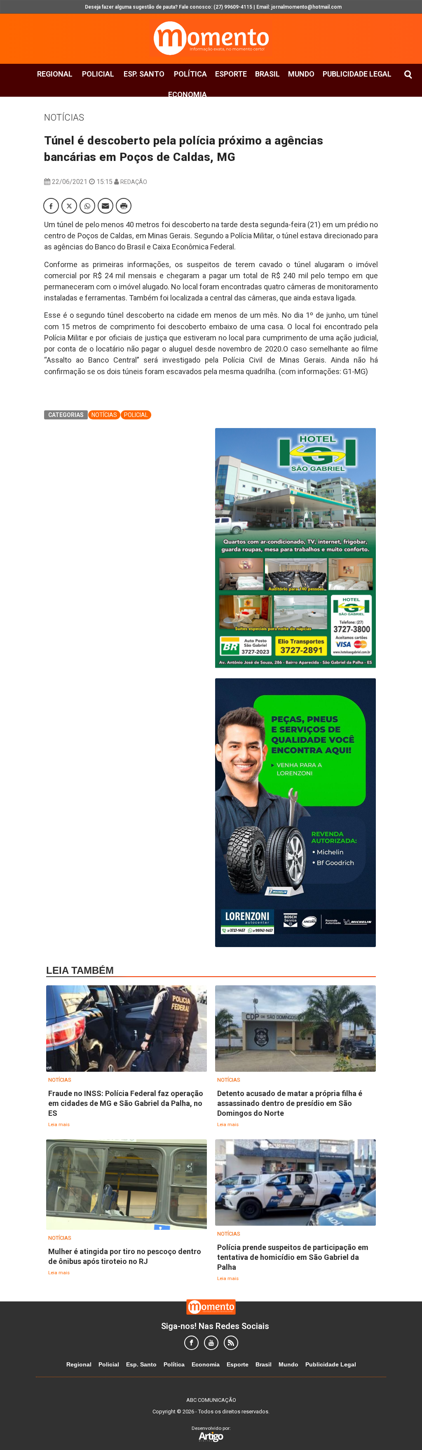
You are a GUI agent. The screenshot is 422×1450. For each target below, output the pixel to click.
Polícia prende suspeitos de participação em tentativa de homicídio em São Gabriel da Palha (292, 1257)
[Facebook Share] (51, 206)
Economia (187, 94)
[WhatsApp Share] (87, 206)
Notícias (64, 117)
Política (190, 74)
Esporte (231, 74)
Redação (133, 182)
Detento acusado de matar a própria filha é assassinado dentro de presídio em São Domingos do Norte (289, 1103)
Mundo (301, 74)
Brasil (267, 74)
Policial (98, 74)
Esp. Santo (144, 74)
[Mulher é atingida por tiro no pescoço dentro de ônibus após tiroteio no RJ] (126, 1185)
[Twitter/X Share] (69, 206)
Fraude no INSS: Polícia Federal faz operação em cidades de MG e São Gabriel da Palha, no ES (125, 1103)
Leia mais (59, 1124)
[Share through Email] (105, 206)
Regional (55, 74)
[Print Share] (123, 206)
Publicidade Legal (357, 74)
